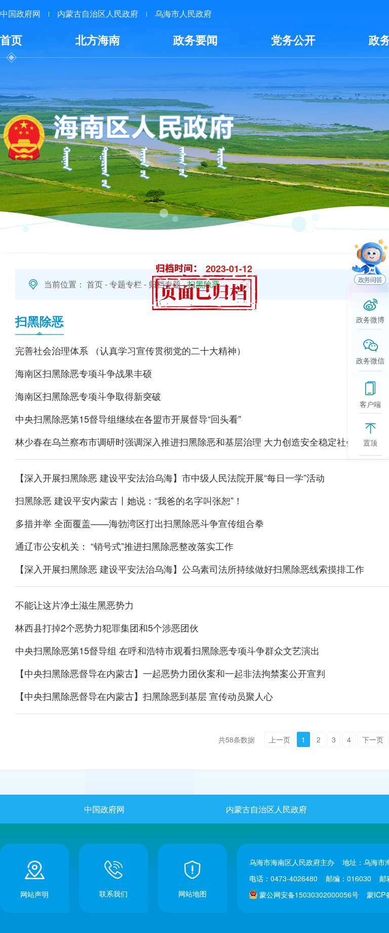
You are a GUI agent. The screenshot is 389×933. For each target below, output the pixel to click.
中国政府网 (20, 13)
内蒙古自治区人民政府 (97, 13)
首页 (11, 39)
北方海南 (97, 39)
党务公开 (293, 39)
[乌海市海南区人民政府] (117, 151)
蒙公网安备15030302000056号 (309, 894)
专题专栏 (125, 284)
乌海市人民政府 (183, 13)
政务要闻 (195, 39)
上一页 (279, 739)
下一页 (372, 739)
